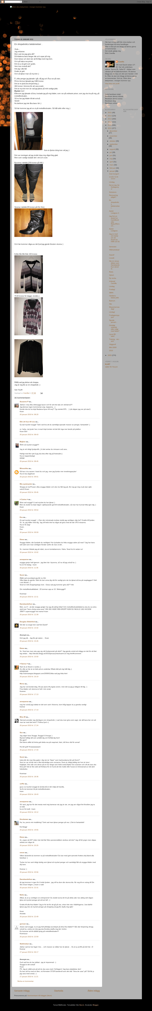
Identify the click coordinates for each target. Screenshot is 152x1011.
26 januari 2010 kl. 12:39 (29, 614)
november (113, 136)
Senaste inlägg (22, 990)
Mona (22, 684)
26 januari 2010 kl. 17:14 (29, 710)
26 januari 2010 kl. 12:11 (29, 597)
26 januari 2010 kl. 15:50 (29, 657)
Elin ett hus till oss (27, 422)
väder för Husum (111, 367)
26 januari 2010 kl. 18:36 (29, 777)
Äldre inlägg (94, 990)
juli (111, 152)
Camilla (121, 62)
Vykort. (111, 275)
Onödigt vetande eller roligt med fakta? (114, 328)
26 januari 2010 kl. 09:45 (29, 492)
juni (111, 155)
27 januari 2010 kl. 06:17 (29, 952)
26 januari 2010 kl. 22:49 (29, 916)
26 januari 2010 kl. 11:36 (29, 568)
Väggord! (112, 344)
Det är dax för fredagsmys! (114, 187)
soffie (22, 784)
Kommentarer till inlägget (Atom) (40, 996)
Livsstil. (112, 258)
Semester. (113, 247)
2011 (110, 125)
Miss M (22, 717)
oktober (113, 141)
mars (112, 165)
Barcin (81, 1005)
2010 (110, 128)
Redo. (111, 272)
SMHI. (111, 293)
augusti (113, 149)
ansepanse (24, 559)
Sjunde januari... (113, 321)
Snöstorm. (113, 192)
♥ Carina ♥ (24, 499)
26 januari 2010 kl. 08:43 (29, 434)
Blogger (95, 1005)
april (111, 162)
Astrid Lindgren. (113, 230)
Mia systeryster (26, 484)
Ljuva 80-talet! (112, 335)
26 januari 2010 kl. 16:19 (29, 676)
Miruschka (24, 468)
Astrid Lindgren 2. (114, 212)
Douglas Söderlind (27, 622)
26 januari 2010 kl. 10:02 (29, 552)
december (113, 131)
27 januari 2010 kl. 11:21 (29, 976)
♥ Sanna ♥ (24, 664)
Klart (107, 364)
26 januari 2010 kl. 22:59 (29, 937)
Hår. (110, 304)
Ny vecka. (112, 278)
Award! (111, 255)
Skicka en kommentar (25, 981)
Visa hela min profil (112, 83)
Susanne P (24, 402)
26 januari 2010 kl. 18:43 (29, 794)
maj (111, 159)
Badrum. (112, 301)
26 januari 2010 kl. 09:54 (29, 510)
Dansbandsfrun (26, 604)
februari (113, 168)
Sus (21, 732)
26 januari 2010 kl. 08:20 (29, 414)
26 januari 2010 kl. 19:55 (29, 830)
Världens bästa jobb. (114, 297)
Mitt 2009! (113, 347)
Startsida (58, 990)
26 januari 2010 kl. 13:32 (29, 628)
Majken (23, 442)
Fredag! (112, 289)
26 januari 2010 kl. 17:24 (29, 725)
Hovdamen (24, 819)
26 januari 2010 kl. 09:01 (29, 477)
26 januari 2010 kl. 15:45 (29, 641)
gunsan (23, 924)
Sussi (22, 575)
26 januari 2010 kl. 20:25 (29, 845)
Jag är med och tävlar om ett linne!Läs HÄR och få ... (114, 239)
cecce (22, 852)
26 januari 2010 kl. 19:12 (29, 812)
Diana (22, 539)
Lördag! (112, 312)
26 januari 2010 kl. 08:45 (29, 461)
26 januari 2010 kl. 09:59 (29, 532)
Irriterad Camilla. (113, 282)
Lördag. (112, 182)
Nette (22, 895)
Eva (21, 517)
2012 (110, 122)
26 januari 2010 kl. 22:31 (29, 888)
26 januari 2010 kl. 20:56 (29, 872)
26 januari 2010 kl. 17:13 (29, 694)
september (114, 144)
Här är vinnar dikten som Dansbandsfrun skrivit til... (114, 265)
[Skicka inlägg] (41, 393)
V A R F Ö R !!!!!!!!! (113, 178)
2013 (110, 119)
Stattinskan (24, 944)
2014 (110, 116)
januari (112, 171)
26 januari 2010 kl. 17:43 (29, 750)
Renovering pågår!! (113, 196)
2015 (110, 112)
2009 (110, 355)
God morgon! (114, 174)
